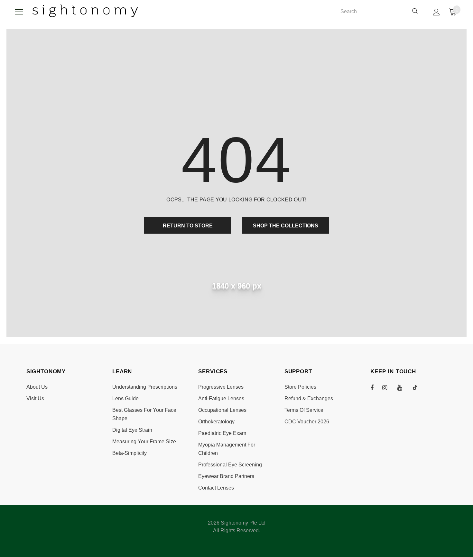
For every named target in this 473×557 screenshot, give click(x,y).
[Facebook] (376, 387)
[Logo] (85, 10)
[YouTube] (403, 387)
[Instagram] (388, 387)
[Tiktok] (418, 387)
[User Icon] (436, 12)
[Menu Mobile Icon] (19, 12)
